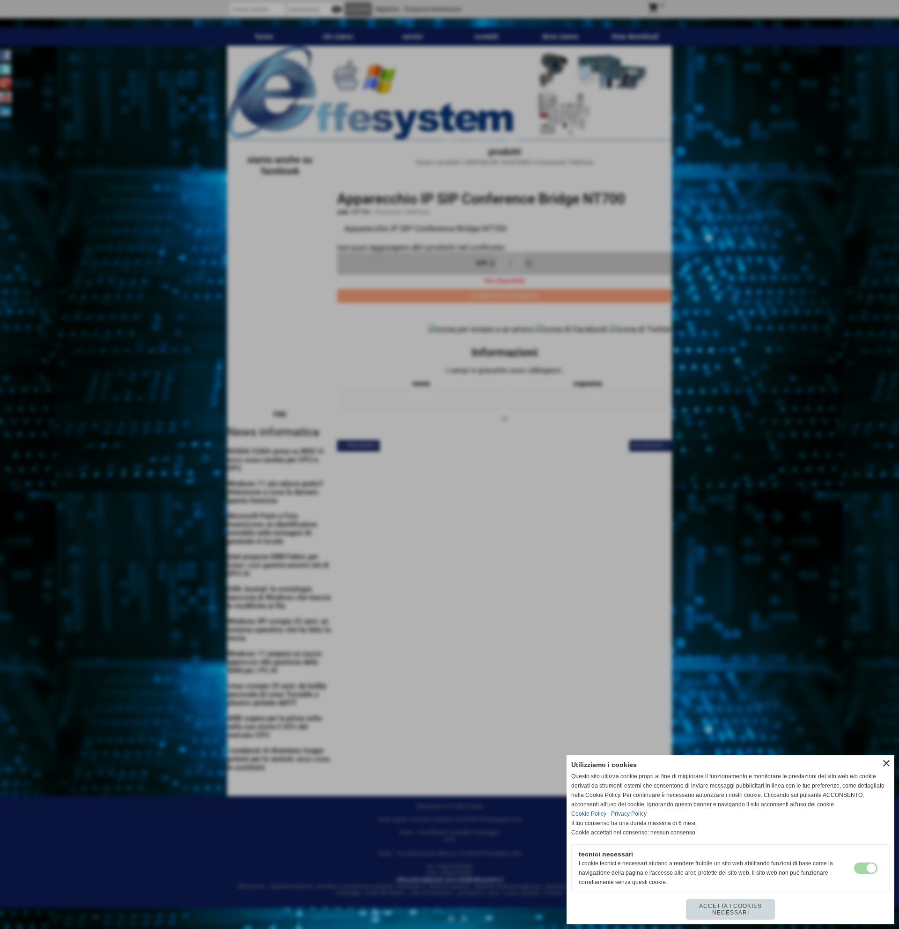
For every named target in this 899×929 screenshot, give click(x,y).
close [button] (886, 763)
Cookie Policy (588, 814)
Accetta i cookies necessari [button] (730, 909)
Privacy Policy (629, 814)
